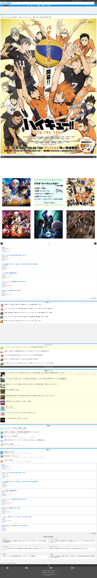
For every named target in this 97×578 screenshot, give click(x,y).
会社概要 (49, 570)
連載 (52, 554)
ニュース (6, 5)
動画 (28, 5)
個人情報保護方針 (53, 570)
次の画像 (95, 157)
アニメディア (38, 5)
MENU (95, 3)
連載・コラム (33, 5)
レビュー (24, 5)
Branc (49, 5)
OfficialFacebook (28, 567)
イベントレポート (12, 5)
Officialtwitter (52, 567)
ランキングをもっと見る (49, 366)
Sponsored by (89, 298)
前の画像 (2, 157)
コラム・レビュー (54, 546)
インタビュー (19, 5)
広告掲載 (46, 570)
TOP (48, 565)
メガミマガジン (44, 5)
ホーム (2, 5)
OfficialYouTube (74, 567)
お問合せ (43, 570)
